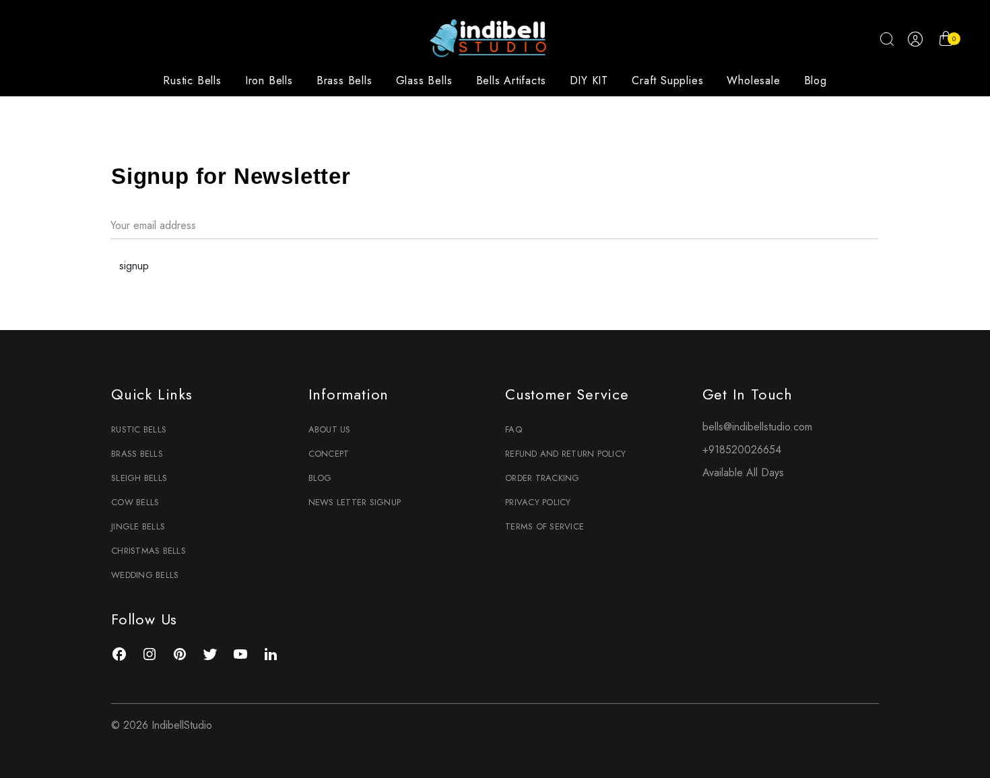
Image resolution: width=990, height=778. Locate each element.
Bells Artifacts (511, 80)
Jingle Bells (138, 526)
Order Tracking (542, 478)
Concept (329, 453)
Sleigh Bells (139, 478)
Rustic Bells (192, 80)
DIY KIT (589, 80)
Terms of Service (544, 526)
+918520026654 (741, 449)
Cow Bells (135, 502)
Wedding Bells (144, 575)
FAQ (513, 429)
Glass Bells (424, 80)
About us (329, 429)
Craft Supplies (667, 80)
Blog (815, 80)
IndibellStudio (182, 725)
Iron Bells (269, 80)
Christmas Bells (148, 550)
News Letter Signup (354, 502)
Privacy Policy (538, 502)
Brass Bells (344, 80)
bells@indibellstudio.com (757, 426)
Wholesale (753, 80)
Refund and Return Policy (565, 453)
